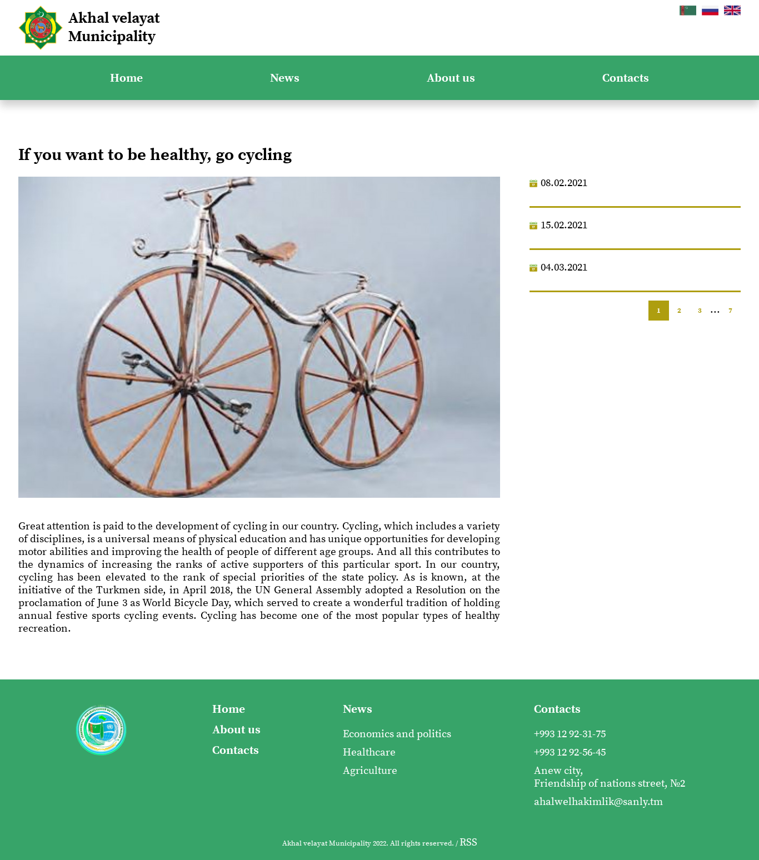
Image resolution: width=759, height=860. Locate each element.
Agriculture (370, 770)
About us (451, 78)
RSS (468, 842)
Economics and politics (397, 734)
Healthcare (369, 752)
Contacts (625, 78)
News (284, 78)
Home (126, 78)
